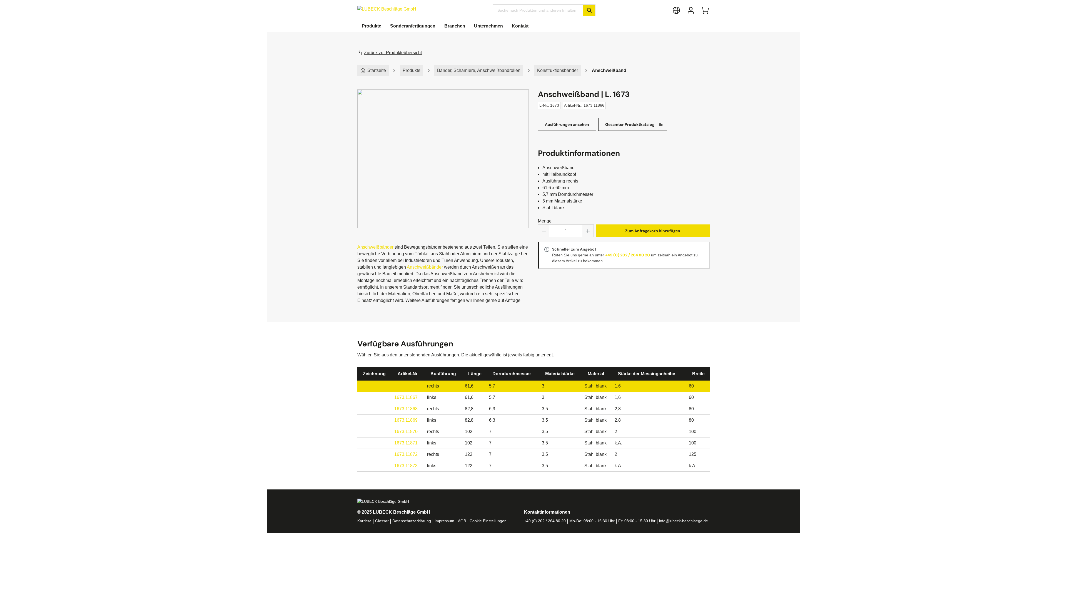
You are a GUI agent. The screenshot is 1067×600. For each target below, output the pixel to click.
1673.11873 (406, 465)
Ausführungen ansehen (567, 124)
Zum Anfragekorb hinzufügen (652, 230)
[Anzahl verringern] (544, 230)
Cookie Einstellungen (488, 521)
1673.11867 (406, 397)
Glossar (382, 521)
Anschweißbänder (375, 247)
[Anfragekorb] (705, 10)
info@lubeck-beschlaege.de (683, 521)
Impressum (444, 521)
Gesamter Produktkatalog (629, 124)
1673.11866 (406, 386)
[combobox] (538, 10)
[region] (443, 164)
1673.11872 (406, 454)
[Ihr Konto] (690, 10)
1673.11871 (406, 443)
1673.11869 (406, 420)
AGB (462, 521)
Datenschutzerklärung (411, 521)
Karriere (364, 521)
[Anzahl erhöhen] (588, 230)
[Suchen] (589, 10)
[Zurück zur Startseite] (386, 9)
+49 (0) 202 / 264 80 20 (627, 255)
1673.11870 (406, 431)
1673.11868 (406, 408)
